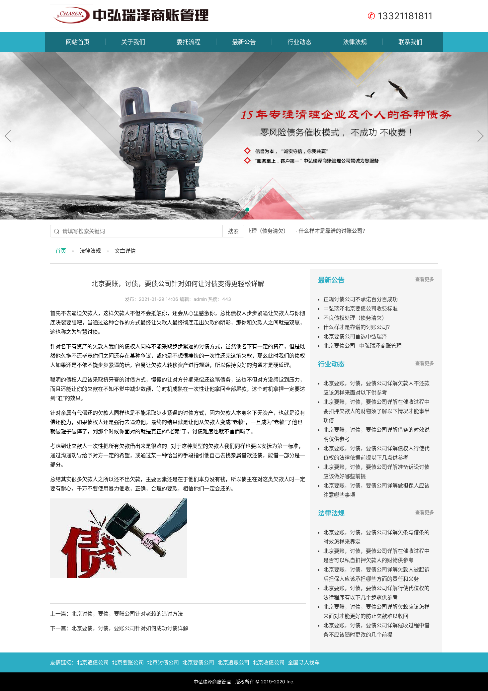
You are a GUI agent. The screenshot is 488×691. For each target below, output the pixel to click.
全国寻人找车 (304, 662)
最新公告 (244, 42)
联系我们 (410, 42)
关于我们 (133, 42)
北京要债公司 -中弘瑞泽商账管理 (362, 345)
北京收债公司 (269, 662)
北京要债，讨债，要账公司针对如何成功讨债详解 (129, 628)
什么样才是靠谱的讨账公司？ (357, 327)
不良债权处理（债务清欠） (355, 317)
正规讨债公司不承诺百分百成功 (360, 299)
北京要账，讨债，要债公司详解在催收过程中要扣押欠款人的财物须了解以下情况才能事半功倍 (376, 411)
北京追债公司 (93, 662)
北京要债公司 (198, 662)
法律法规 (355, 42)
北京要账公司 (128, 662)
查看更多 (424, 279)
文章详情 (125, 250)
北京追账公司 (233, 662)
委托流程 (189, 42)
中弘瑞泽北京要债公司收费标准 (360, 308)
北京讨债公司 (163, 662)
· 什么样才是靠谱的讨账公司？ (309, 230)
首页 (60, 250)
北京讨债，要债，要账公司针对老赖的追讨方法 (127, 613)
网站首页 (78, 42)
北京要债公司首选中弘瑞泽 (355, 336)
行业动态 (299, 42)
